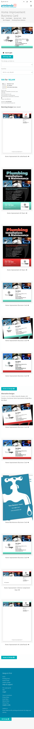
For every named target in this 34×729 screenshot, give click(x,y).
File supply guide (6, 688)
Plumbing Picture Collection (18, 20)
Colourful (17, 396)
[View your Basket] (31, 1)
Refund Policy (5, 701)
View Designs (9, 18)
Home (2, 18)
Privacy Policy (5, 697)
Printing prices (6, 678)
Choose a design (6, 682)
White (24, 18)
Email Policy (5, 699)
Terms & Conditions (7, 695)
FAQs (3, 689)
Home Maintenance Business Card (16, 522)
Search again (8, 53)
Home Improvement (19, 398)
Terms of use (5, 703)
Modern (23, 396)
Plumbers (4, 398)
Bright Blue (28, 398)
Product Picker (5, 680)
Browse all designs (8, 388)
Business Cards (17, 18)
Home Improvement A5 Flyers (16, 213)
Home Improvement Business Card (16, 305)
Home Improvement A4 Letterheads (16, 156)
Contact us (5, 708)
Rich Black (4, 400)
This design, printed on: (7, 61)
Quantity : (4, 68)
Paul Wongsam (6, 20)
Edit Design (6, 56)
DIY (27, 396)
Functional (10, 398)
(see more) (17, 107)
